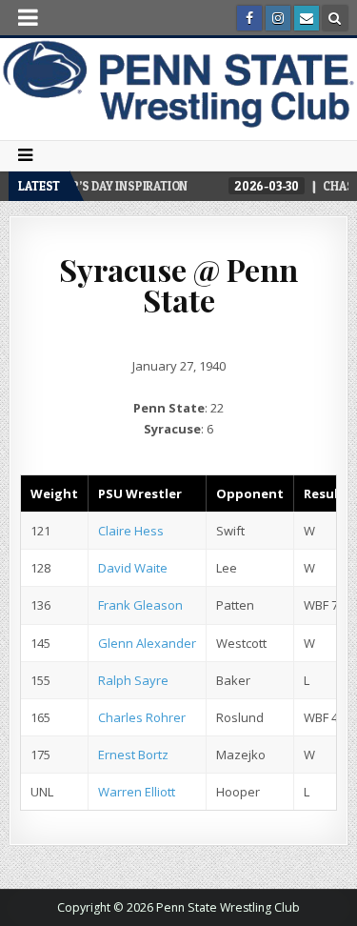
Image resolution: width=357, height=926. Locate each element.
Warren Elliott (136, 791)
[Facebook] (249, 18)
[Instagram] (278, 18)
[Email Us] (306, 18)
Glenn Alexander (147, 643)
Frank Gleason (140, 605)
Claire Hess (131, 530)
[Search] (335, 18)
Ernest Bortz (133, 754)
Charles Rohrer (142, 717)
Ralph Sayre (133, 680)
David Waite (133, 567)
